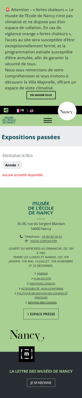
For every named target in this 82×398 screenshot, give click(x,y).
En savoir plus (41, 95)
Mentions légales (42, 283)
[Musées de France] (41, 354)
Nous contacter (43, 241)
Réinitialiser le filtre (18, 155)
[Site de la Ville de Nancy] (41, 334)
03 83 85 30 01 (52, 237)
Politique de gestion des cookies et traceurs (42, 295)
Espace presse (42, 314)
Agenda (42, 273)
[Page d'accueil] (9, 120)
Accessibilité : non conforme (42, 288)
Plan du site (42, 278)
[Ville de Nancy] (67, 110)
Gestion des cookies (42, 302)
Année (11, 165)
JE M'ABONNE (41, 382)
